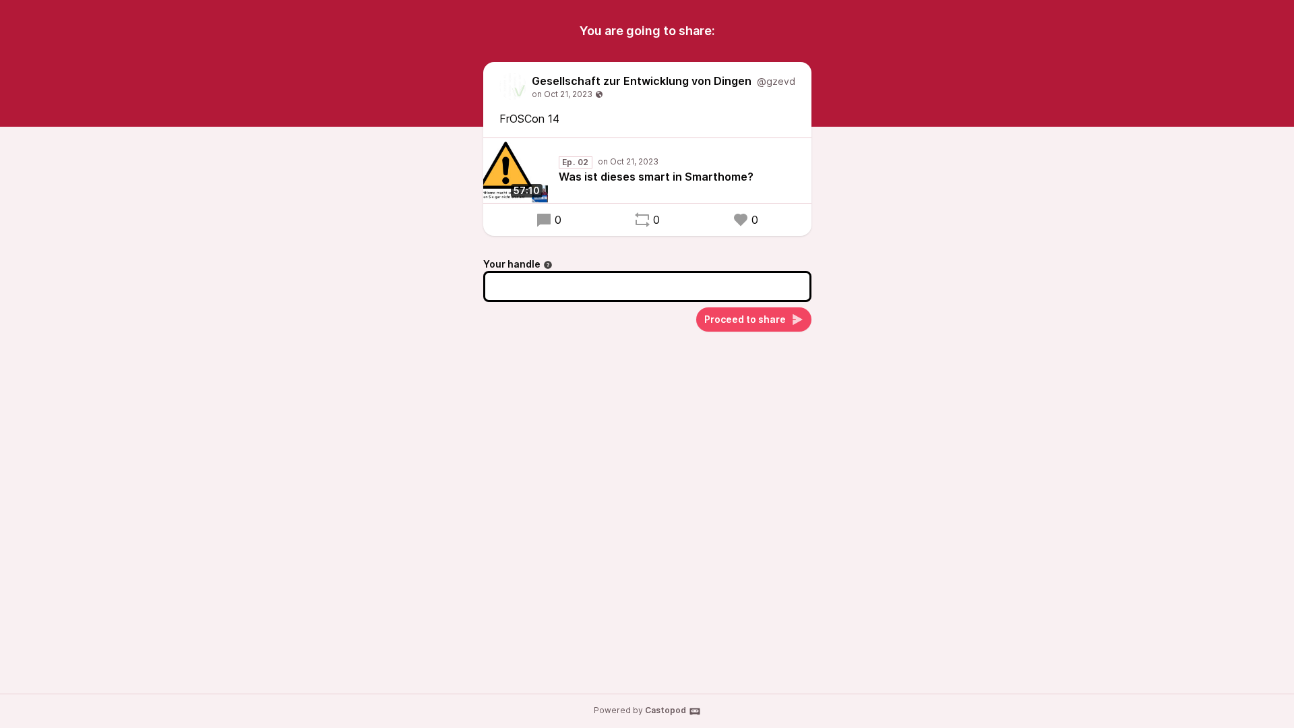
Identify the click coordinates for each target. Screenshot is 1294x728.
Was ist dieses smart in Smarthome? (656, 176)
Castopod (665, 710)
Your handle (512, 264)
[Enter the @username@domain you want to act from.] (548, 265)
